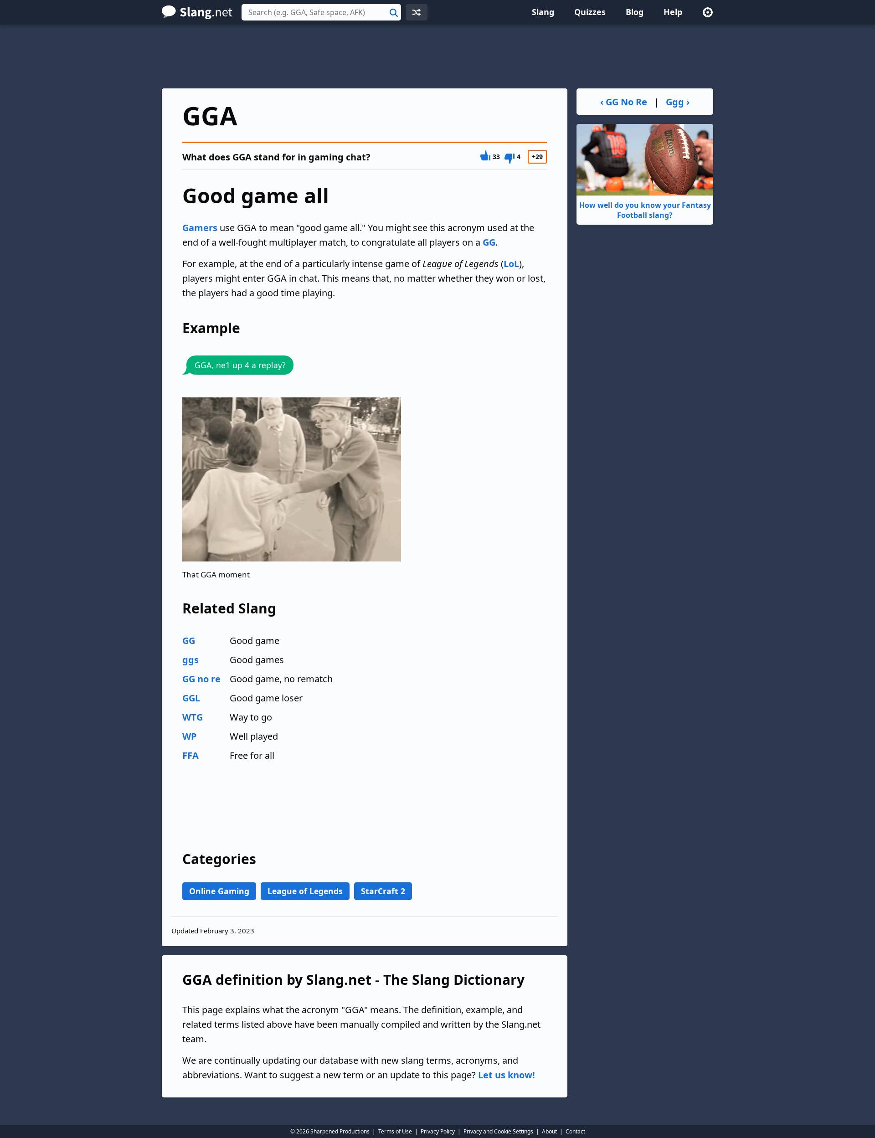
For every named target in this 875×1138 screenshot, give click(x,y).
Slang (543, 11)
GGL (191, 698)
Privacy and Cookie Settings (498, 1131)
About (549, 1131)
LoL (511, 263)
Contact (575, 1131)
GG (489, 242)
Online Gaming (219, 891)
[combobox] (321, 12)
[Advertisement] (437, 56)
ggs (190, 660)
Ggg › (678, 102)
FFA (190, 755)
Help (673, 11)
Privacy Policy (438, 1131)
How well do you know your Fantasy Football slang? (645, 210)
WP (189, 736)
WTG (192, 717)
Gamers (199, 227)
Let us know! (506, 1075)
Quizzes (590, 11)
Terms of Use (395, 1131)
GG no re (201, 679)
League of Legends (305, 891)
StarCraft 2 (383, 891)
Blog (634, 11)
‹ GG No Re (623, 102)
